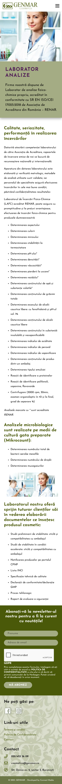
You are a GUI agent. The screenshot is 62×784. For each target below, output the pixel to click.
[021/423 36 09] (7, 756)
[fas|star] (8, 712)
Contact (8, 739)
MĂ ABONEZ (18, 685)
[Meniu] (57, 6)
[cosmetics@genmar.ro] (7, 763)
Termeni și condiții (14, 729)
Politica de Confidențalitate (20, 734)
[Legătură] (20, 5)
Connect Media (47, 780)
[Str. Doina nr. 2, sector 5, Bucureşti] (7, 770)
